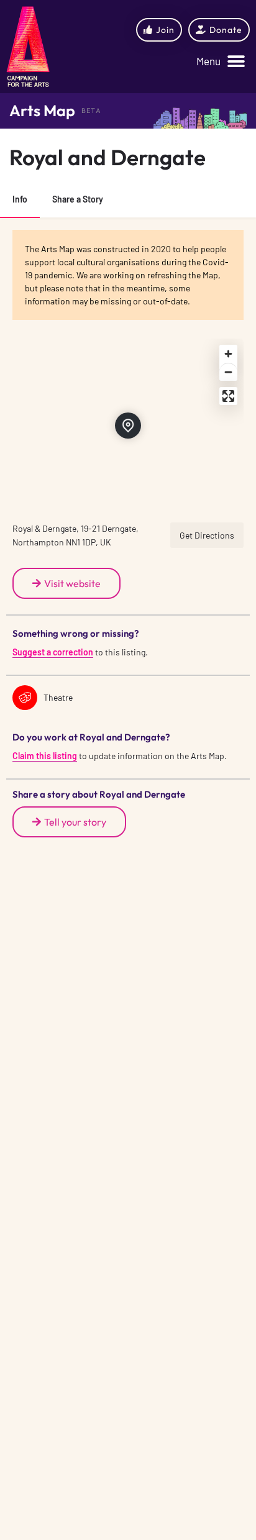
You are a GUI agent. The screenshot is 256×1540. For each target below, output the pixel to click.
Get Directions (207, 535)
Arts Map (42, 111)
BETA (91, 110)
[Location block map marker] (128, 425)
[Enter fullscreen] (228, 396)
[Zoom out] (228, 372)
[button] (220, 62)
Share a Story (77, 199)
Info (19, 199)
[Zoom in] (228, 354)
